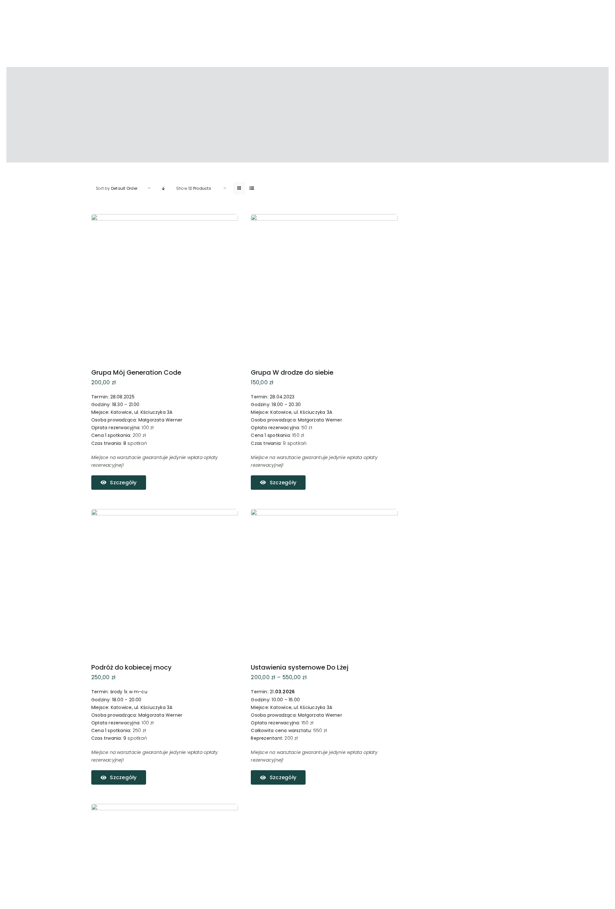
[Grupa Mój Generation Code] (164, 218)
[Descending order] (163, 188)
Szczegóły (123, 482)
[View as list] (252, 188)
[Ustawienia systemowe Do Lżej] (324, 513)
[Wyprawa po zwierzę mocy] (164, 808)
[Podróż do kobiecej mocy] (164, 513)
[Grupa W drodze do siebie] (324, 218)
